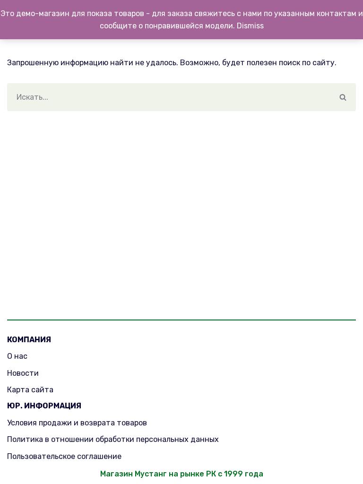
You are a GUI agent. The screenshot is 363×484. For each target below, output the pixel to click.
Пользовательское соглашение (64, 456)
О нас (17, 356)
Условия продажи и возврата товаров (77, 422)
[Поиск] (343, 97)
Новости (23, 373)
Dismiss (250, 25)
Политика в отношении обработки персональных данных (113, 439)
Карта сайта (30, 389)
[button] (342, 97)
